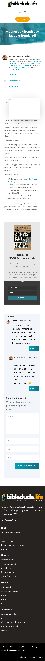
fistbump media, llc (15, 69)
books (3, 618)
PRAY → (5, 555)
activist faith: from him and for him (19, 67)
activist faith (6, 586)
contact (4, 630)
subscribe (21, 19)
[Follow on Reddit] (15, 520)
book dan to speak (10, 626)
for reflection (7, 568)
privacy (32, 657)
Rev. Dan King (24, 56)
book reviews (7, 541)
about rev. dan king (9, 614)
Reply (33, 348)
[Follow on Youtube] (11, 520)
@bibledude (18, 357)
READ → (5, 528)
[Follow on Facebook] (2, 520)
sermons (4, 549)
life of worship (7, 572)
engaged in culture (9, 591)
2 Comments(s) (15, 81)
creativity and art (15, 74)
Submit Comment (27, 465)
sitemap (41, 657)
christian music (7, 559)
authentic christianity (10, 532)
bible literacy (7, 536)
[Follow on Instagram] (7, 520)
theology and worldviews (12, 545)
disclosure (22, 657)
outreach (5, 603)
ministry (4, 595)
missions (4, 599)
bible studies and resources (13, 622)
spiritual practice (8, 576)
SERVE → (6, 583)
